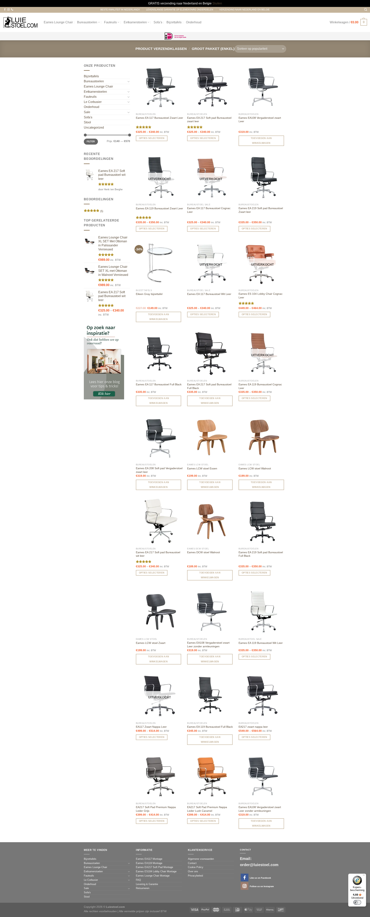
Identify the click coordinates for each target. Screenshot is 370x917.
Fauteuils (110, 22)
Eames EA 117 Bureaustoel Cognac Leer (208, 210)
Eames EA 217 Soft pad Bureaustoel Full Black (209, 386)
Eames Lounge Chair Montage (153, 875)
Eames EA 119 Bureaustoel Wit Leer (261, 642)
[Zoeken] (365, 9)
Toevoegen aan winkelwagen (261, 140)
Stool (87, 122)
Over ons (193, 871)
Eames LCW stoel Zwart (150, 642)
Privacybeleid (195, 875)
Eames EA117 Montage (149, 858)
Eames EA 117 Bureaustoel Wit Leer (209, 294)
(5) (93, 211)
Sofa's (88, 117)
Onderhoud (193, 22)
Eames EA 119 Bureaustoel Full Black (210, 726)
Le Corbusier (93, 102)
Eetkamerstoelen (135, 22)
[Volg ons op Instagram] (8, 9)
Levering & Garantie (147, 884)
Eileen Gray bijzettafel (149, 294)
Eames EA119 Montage (149, 863)
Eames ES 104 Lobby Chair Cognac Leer (261, 295)
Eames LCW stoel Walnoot (255, 468)
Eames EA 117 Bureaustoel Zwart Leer (159, 117)
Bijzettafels (174, 22)
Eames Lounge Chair (58, 22)
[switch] (357, 902)
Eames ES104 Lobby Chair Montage (156, 871)
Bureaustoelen (87, 22)
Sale (87, 112)
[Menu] (364, 876)
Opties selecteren (152, 138)
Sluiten (217, 3)
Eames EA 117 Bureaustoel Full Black (159, 384)
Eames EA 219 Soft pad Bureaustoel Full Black (261, 554)
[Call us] (12, 9)
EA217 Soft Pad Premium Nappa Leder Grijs (156, 809)
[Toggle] (128, 81)
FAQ (138, 879)
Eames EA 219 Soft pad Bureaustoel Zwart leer (261, 210)
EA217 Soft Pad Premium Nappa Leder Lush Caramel (207, 809)
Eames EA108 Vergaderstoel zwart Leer (260, 119)
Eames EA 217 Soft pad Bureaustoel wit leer (158, 554)
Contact (192, 863)
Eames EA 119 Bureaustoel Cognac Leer (260, 386)
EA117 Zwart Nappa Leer (151, 726)
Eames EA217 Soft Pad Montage (154, 867)
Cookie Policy (195, 867)
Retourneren (142, 888)
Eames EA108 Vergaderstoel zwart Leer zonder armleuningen (208, 644)
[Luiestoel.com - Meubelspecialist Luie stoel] (20, 22)
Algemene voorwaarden (201, 858)
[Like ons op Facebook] (5, 9)
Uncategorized (94, 127)
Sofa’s (158, 22)
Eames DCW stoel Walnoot (203, 552)
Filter (91, 141)
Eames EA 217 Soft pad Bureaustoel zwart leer (209, 119)
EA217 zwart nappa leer (253, 726)
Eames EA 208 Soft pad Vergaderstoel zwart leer (159, 470)
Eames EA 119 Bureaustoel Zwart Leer (159, 208)
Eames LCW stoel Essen (202, 468)
